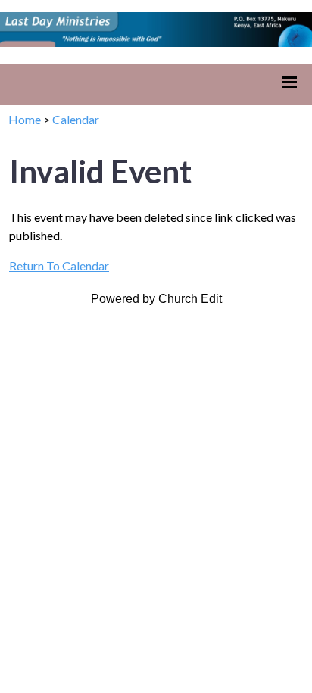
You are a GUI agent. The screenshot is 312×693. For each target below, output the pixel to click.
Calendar (75, 119)
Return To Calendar (59, 265)
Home (24, 119)
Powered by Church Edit (156, 298)
